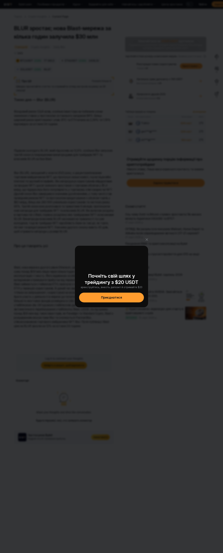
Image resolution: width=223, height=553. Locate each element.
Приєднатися (111, 297)
